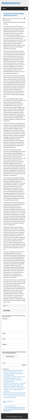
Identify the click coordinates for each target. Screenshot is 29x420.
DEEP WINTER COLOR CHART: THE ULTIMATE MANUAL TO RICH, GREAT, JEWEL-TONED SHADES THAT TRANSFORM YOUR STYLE (14, 385)
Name (4, 333)
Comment (5, 318)
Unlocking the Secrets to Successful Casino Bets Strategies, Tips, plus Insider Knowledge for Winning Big (14, 389)
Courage (20, 416)
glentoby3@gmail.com (18, 18)
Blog (6, 305)
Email (4, 338)
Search (4, 363)
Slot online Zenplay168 (10, 406)
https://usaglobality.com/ (8, 401)
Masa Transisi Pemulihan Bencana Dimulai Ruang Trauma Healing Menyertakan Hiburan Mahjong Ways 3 (14, 409)
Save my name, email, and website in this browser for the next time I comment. (14, 352)
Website (4, 344)
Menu (4, 8)
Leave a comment (6, 20)
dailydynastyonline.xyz (11, 3)
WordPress (14, 416)
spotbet (4, 402)
